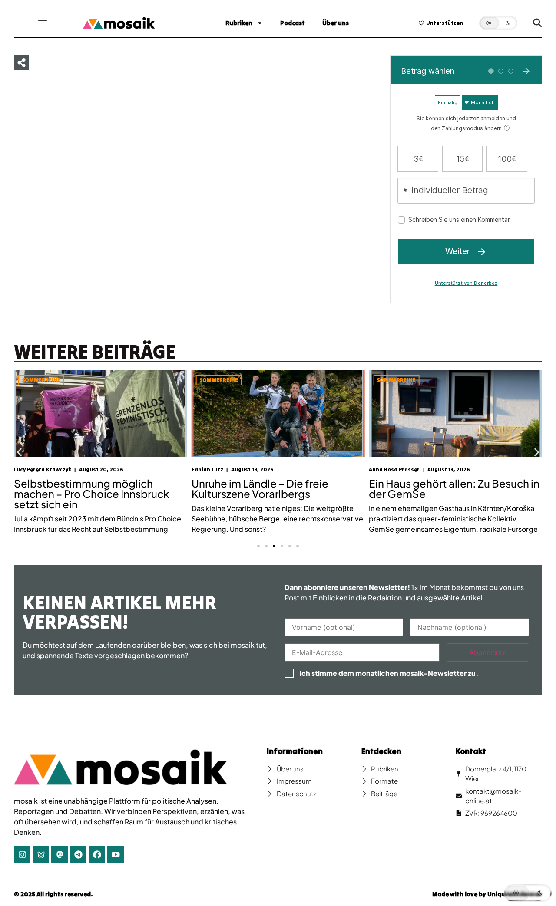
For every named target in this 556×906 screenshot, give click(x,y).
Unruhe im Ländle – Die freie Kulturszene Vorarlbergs (260, 488)
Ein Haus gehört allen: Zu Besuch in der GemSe (454, 488)
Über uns (335, 23)
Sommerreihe (41, 380)
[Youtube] (115, 854)
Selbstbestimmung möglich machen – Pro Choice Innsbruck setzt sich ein (91, 494)
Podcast (292, 23)
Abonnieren (487, 652)
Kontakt (471, 751)
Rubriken (238, 23)
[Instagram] (22, 854)
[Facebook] (97, 854)
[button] (42, 23)
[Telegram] (78, 854)
